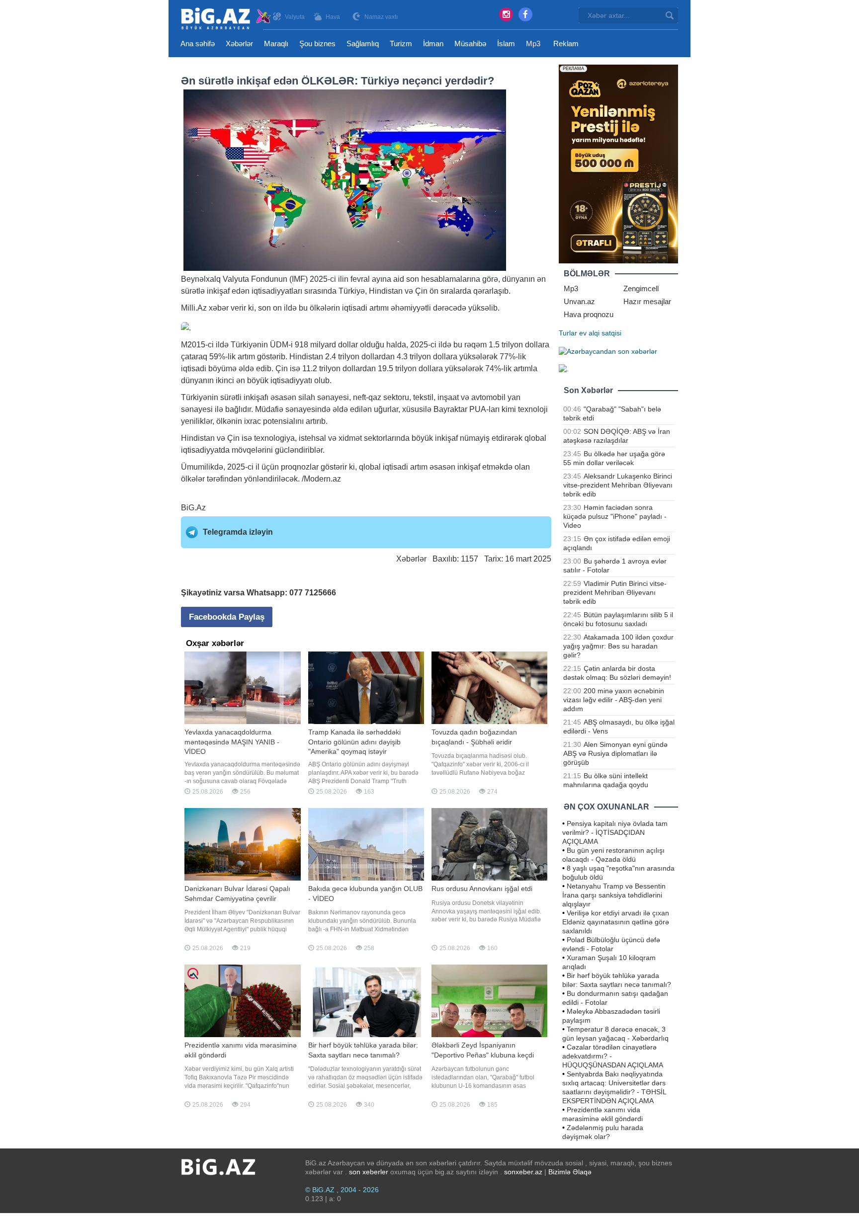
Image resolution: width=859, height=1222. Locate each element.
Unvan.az (579, 301)
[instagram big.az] (506, 14)
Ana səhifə (197, 43)
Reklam (566, 43)
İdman (433, 43)
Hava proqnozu (588, 314)
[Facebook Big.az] (525, 14)
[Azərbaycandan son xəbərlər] (608, 351)
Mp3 (533, 43)
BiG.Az (193, 507)
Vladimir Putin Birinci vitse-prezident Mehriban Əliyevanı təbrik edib (615, 592)
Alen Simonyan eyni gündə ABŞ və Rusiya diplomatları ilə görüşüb (615, 753)
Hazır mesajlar (647, 301)
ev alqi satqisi (600, 333)
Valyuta (295, 16)
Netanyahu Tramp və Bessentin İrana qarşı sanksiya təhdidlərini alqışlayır (614, 895)
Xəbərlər (239, 43)
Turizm (401, 43)
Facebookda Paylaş (226, 617)
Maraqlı (276, 43)
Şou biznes (317, 43)
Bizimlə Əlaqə (570, 1172)
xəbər (219, 308)
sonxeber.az (523, 1172)
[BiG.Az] (226, 18)
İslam (506, 43)
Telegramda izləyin (238, 532)
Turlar (568, 333)
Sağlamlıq (362, 43)
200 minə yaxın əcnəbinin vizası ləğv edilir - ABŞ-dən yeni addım (613, 700)
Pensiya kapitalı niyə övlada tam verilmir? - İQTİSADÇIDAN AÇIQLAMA (615, 832)
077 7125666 (312, 592)
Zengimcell (641, 288)
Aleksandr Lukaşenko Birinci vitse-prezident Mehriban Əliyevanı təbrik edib (618, 485)
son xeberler (368, 1172)
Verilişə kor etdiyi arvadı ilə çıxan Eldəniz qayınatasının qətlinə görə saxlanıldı (615, 922)
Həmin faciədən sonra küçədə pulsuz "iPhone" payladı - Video (615, 516)
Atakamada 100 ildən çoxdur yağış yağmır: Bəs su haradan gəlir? (618, 646)
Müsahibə (470, 43)
